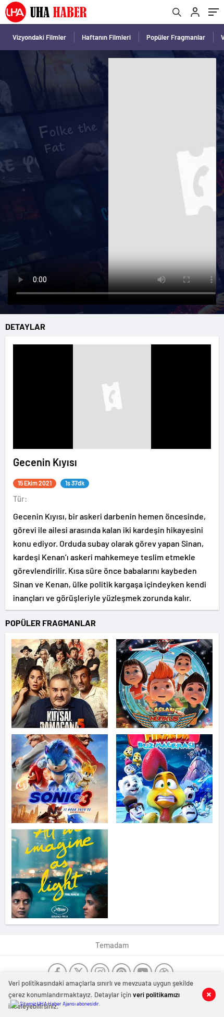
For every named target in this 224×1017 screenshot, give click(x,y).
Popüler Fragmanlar (175, 37)
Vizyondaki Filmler (39, 37)
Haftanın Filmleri (106, 37)
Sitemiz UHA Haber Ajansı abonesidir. (60, 1003)
